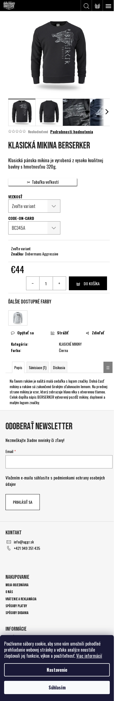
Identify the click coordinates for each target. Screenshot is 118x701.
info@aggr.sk (24, 542)
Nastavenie (57, 670)
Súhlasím (57, 687)
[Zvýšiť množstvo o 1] (59, 283)
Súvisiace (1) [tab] (37, 367)
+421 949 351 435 (27, 548)
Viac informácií (89, 655)
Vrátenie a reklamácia (20, 599)
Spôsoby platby (16, 606)
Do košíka (92, 283)
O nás (9, 592)
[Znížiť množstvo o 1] (33, 283)
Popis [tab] (18, 367)
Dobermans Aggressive (41, 254)
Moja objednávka (17, 585)
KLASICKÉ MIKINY (70, 344)
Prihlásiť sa (22, 502)
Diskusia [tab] (59, 367)
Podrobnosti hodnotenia (71, 131)
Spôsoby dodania (17, 613)
